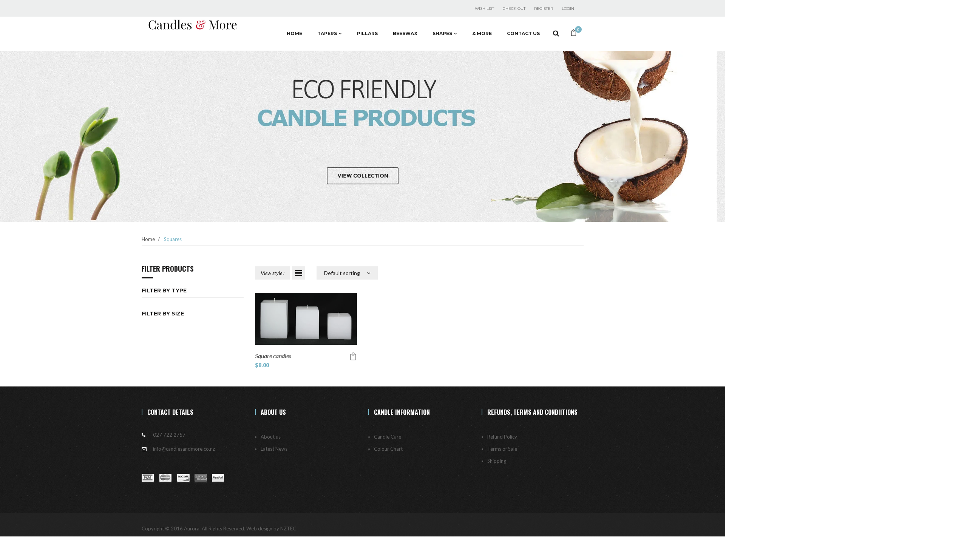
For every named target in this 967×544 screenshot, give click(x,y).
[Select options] (353, 356)
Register (543, 8)
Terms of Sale (502, 449)
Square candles (273, 355)
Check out (514, 8)
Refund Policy (502, 437)
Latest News (274, 449)
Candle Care (387, 437)
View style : (272, 273)
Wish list (484, 8)
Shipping (496, 461)
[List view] (298, 273)
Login (568, 8)
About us (271, 437)
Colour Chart (388, 449)
